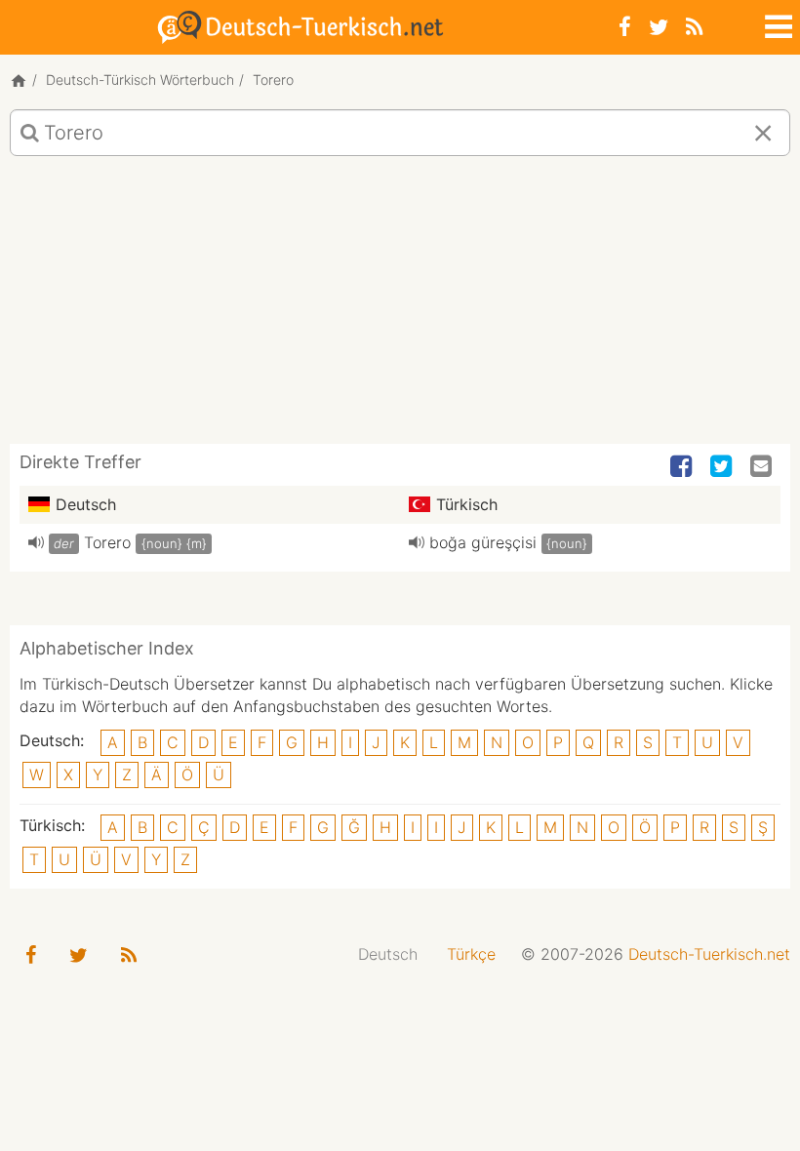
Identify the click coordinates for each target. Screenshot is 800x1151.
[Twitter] (658, 27)
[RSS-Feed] (694, 27)
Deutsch (388, 954)
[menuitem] (387, 954)
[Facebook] (625, 27)
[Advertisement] (400, 307)
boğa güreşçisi (483, 542)
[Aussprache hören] (36, 542)
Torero (107, 542)
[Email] (762, 467)
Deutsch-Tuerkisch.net (709, 954)
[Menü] (776, 23)
